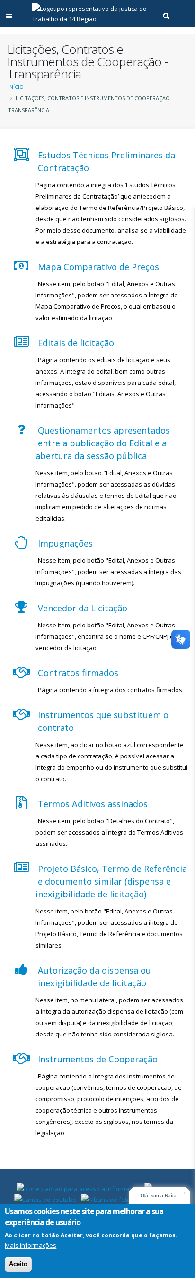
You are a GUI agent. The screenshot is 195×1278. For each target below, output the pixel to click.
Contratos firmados (78, 672)
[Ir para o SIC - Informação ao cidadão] (78, 1187)
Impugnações (65, 543)
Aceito (18, 1264)
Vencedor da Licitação (82, 608)
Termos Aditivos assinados (93, 803)
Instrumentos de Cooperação (98, 1059)
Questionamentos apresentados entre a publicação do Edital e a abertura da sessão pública (102, 443)
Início (16, 86)
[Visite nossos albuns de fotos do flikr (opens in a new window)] (116, 1198)
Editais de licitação (76, 342)
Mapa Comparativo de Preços (98, 266)
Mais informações (30, 1245)
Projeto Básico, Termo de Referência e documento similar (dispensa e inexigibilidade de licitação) (111, 881)
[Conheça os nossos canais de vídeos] (45, 1198)
